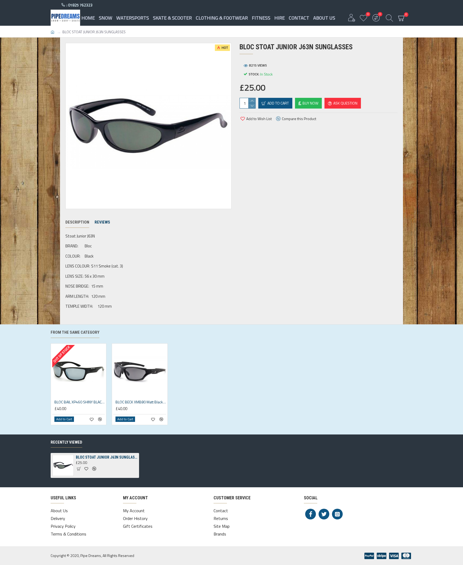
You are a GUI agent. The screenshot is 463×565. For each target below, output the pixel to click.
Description (77, 222)
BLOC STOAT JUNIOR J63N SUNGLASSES (106, 457)
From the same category (75, 332)
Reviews (102, 222)
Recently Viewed (66, 442)
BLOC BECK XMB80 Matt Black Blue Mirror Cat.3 (140, 402)
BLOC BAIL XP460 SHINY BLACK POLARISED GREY (79, 402)
